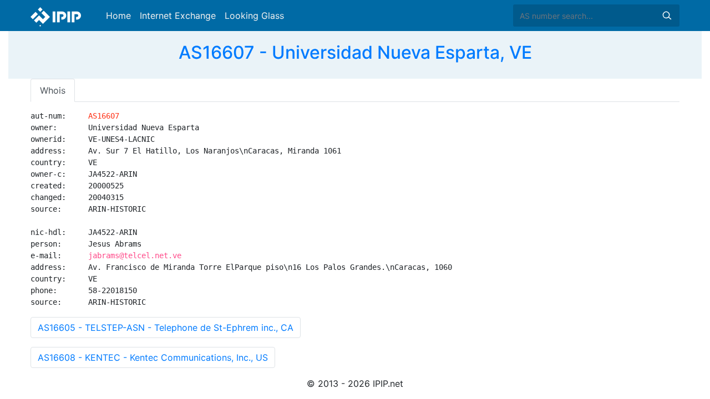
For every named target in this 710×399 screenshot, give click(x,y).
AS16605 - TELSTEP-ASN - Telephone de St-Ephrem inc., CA (165, 327)
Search (667, 15)
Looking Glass (254, 15)
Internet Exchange (178, 15)
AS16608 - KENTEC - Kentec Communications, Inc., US (153, 357)
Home (118, 15)
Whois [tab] (52, 90)
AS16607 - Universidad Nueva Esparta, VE (355, 52)
